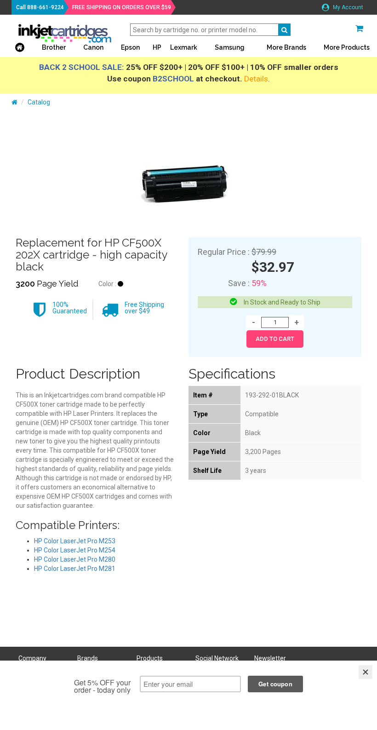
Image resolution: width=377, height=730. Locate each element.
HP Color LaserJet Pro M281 (74, 568)
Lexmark (183, 47)
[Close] (365, 672)
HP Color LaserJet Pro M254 (74, 550)
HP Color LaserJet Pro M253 (74, 541)
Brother (54, 47)
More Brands (286, 47)
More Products (347, 47)
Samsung (230, 47)
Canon (93, 47)
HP (157, 47)
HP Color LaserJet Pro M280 (74, 559)
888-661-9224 (45, 7)
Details (256, 78)
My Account (347, 7)
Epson (130, 47)
